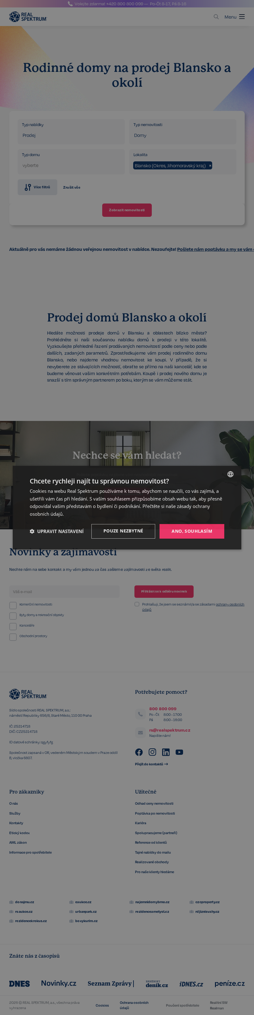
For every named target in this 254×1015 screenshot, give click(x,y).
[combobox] (230, 474)
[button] (57, 531)
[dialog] (127, 507)
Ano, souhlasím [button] (192, 531)
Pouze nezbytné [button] (123, 531)
